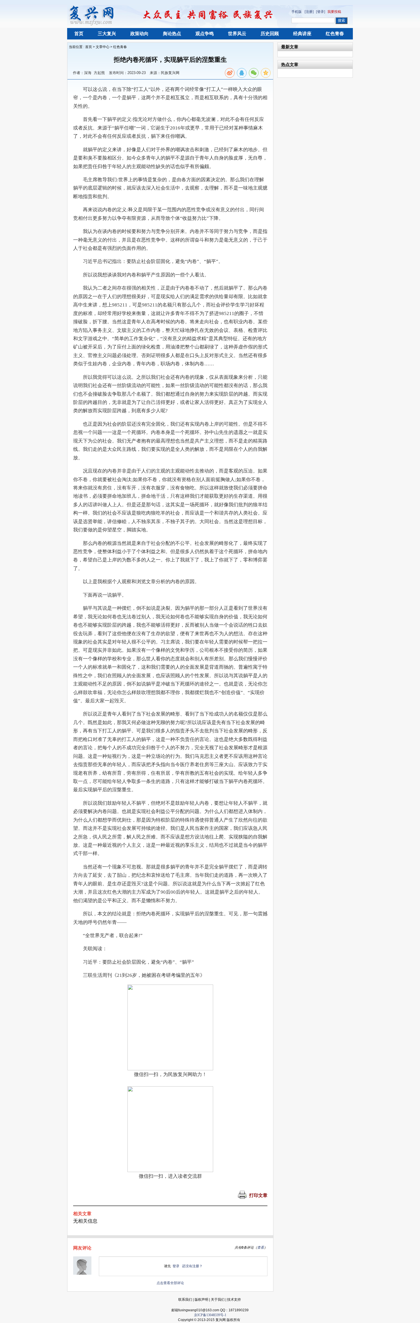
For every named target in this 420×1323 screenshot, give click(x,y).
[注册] (309, 12)
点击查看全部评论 (170, 1283)
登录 (176, 1266)
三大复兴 (107, 33)
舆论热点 (172, 33)
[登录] (320, 12)
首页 (78, 33)
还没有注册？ (192, 1266)
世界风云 (237, 33)
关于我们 (218, 1300)
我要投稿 (334, 12)
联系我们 (185, 1300)
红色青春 (335, 33)
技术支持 (234, 1300)
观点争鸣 (204, 33)
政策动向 (139, 33)
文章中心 (102, 47)
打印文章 (258, 1195)
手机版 (296, 12)
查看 (260, 1248)
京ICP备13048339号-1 (210, 1315)
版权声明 (201, 1300)
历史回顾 (270, 33)
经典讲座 (302, 33)
